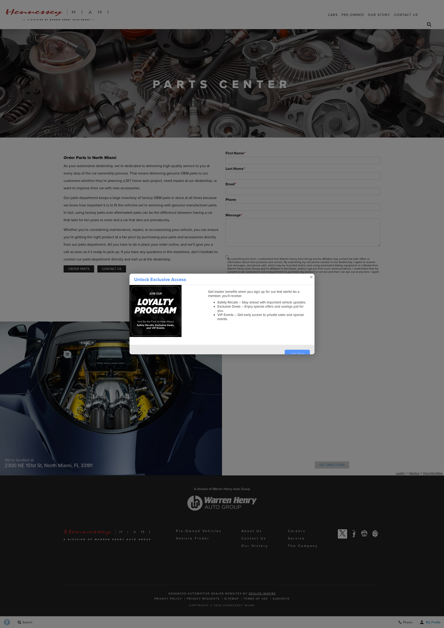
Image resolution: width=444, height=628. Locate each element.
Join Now (297, 354)
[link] (311, 277)
